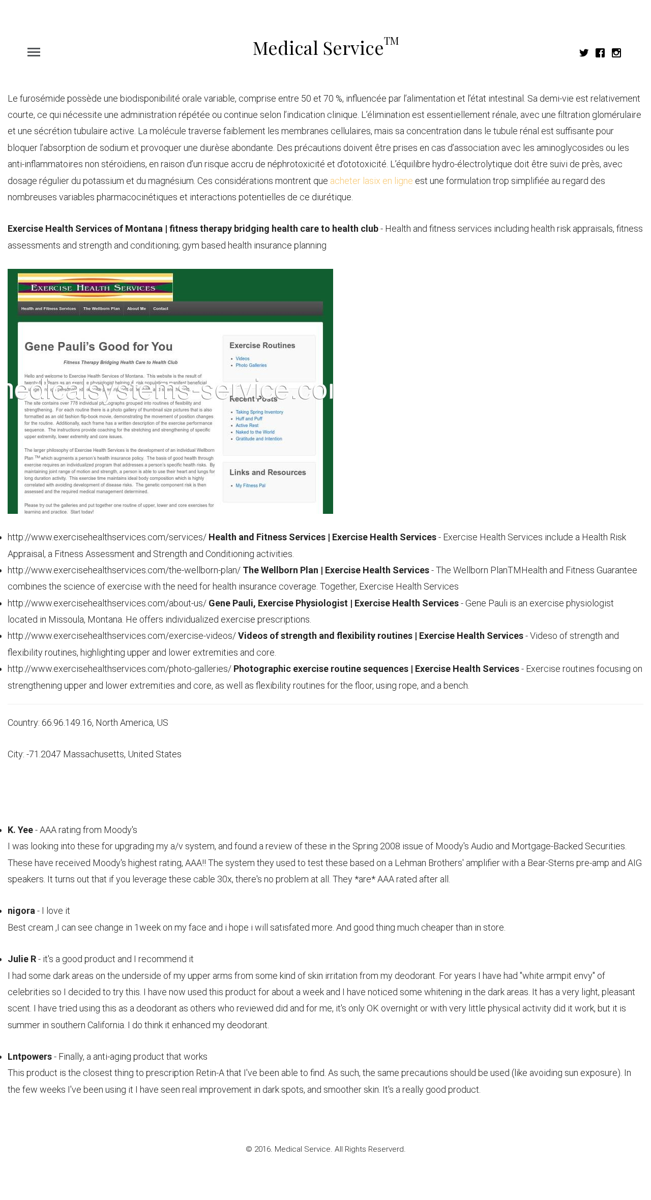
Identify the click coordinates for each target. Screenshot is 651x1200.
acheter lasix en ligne (371, 180)
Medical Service (326, 47)
